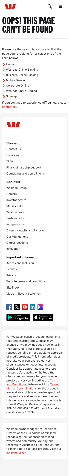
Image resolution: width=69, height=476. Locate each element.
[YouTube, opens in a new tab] (25, 307)
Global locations (17, 242)
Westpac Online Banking (22, 69)
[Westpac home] (10, 6)
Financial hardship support (23, 167)
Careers (11, 194)
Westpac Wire (15, 212)
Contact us (13, 149)
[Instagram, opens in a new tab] (40, 307)
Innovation (13, 248)
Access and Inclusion (20, 263)
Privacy (11, 275)
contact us (9, 107)
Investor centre (16, 200)
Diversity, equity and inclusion (25, 230)
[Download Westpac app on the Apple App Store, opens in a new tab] (43, 317)
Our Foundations (17, 236)
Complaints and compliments (25, 173)
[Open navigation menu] (60, 6)
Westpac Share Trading (21, 91)
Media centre (15, 206)
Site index (12, 287)
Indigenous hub (16, 224)
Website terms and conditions (25, 281)
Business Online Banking (22, 75)
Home (10, 64)
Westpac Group (16, 188)
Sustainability (15, 218)
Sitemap (11, 96)
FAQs (9, 161)
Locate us (12, 155)
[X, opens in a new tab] (17, 307)
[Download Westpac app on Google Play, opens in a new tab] (18, 317)
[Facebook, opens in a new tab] (9, 307)
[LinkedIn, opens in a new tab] (32, 307)
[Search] (50, 6)
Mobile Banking (16, 80)
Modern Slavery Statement (23, 293)
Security (11, 269)
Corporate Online (17, 85)
